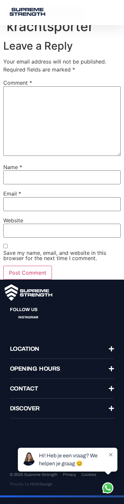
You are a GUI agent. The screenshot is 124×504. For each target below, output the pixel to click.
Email (12, 193)
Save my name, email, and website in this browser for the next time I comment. (54, 255)
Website (13, 220)
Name (12, 167)
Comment (17, 82)
